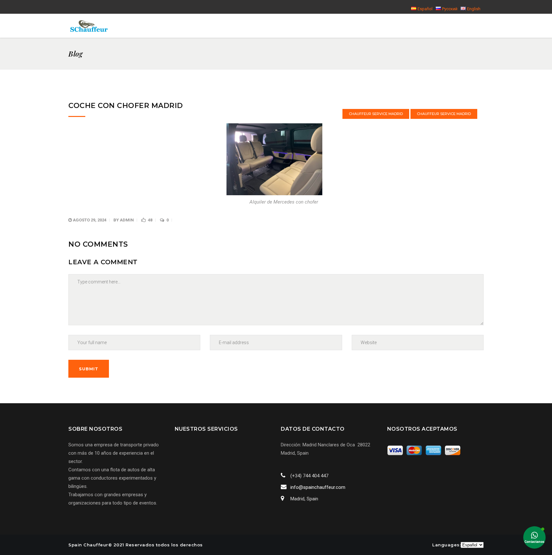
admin (127, 220)
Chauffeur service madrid (376, 114)
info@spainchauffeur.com (317, 487)
